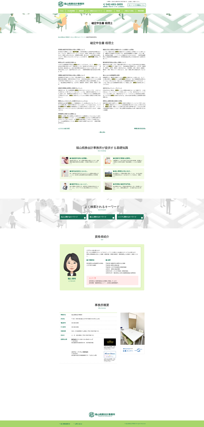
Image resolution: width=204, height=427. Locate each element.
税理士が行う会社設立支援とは (67, 62)
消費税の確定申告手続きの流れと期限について (71, 75)
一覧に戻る (102, 132)
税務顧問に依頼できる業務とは (67, 113)
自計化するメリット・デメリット (112, 88)
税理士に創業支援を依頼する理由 (112, 101)
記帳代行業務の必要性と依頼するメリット (70, 88)
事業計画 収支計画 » (140, 128)
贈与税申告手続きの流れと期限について (114, 62)
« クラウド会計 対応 (64, 128)
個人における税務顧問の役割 (111, 75)
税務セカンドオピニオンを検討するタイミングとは (72, 101)
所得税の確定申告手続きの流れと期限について (71, 49)
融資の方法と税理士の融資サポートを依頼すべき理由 (118, 49)
